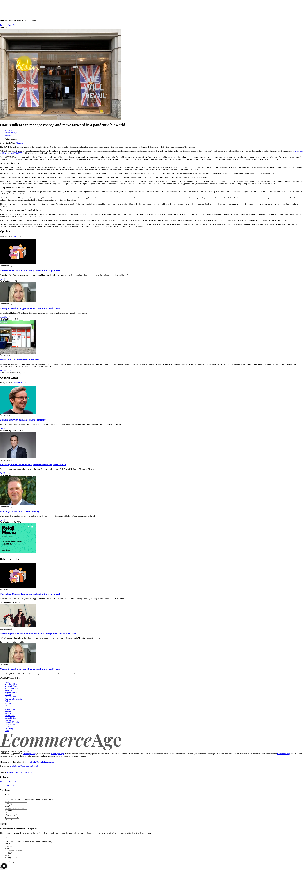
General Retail (18, 383)
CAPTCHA (9, 820)
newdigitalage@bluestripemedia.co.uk (24, 766)
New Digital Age (57, 754)
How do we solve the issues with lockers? (19, 359)
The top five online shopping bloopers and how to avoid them (30, 308)
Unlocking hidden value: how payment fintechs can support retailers (33, 464)
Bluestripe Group (29, 754)
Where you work (11, 815)
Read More (5, 279)
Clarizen (19, 143)
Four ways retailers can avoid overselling (20, 511)
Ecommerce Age (11, 133)
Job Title (8, 811)
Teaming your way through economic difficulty (23, 419)
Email (7, 806)
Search (2, 27)
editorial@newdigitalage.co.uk (41, 762)
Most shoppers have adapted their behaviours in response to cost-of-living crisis (38, 633)
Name (7, 795)
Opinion (8, 135)
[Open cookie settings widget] (4, 866)
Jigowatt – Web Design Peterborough (20, 772)
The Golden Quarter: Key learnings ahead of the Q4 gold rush (30, 270)
